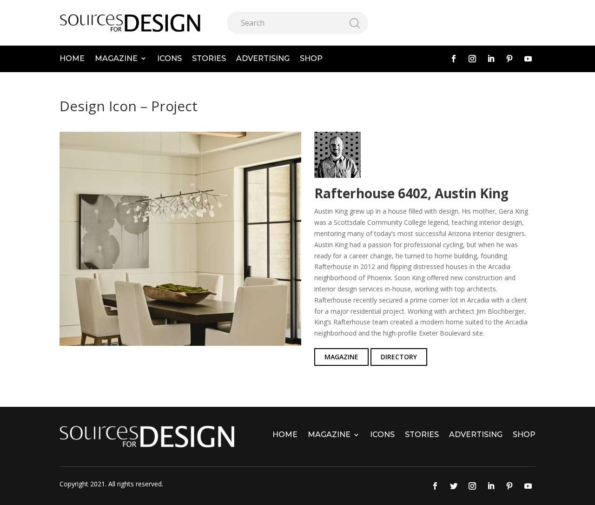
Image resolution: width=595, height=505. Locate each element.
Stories (209, 58)
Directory (399, 356)
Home (72, 58)
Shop (311, 58)
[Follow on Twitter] (453, 485)
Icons (169, 58)
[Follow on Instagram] (472, 58)
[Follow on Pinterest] (509, 58)
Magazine (116, 58)
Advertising (263, 58)
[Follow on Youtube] (528, 58)
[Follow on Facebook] (453, 58)
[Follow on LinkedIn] (490, 58)
